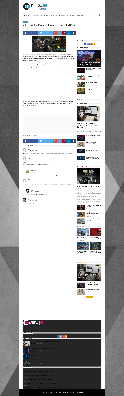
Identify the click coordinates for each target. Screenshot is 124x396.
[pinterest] (64, 33)
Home (24, 19)
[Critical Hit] (35, 2)
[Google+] (90, 44)
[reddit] (59, 33)
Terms (64, 392)
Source (24, 112)
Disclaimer (80, 392)
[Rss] (93, 44)
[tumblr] (73, 33)
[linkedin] (68, 33)
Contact (51, 392)
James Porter (81, 279)
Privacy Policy (71, 392)
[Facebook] (85, 44)
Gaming (27, 19)
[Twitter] (88, 44)
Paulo (25, 28)
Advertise (58, 392)
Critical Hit (44, 392)
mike (29, 158)
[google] (55, 33)
